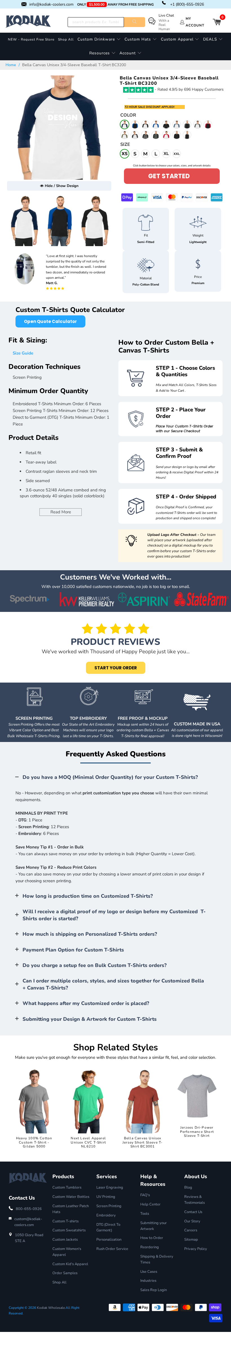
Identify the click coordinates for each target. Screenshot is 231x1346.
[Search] (134, 22)
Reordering (149, 1247)
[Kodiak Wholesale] (28, 22)
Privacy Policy (195, 1248)
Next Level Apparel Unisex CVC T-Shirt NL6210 (88, 1142)
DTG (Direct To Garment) (108, 1227)
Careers (190, 1230)
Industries (148, 1280)
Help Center (150, 1204)
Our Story (192, 1221)
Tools (144, 1213)
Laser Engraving (109, 1187)
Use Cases (148, 1271)
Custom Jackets (65, 1239)
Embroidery (106, 1215)
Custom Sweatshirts (69, 1230)
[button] (99, 39)
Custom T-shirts (65, 1221)
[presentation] (116, 222)
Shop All (59, 1282)
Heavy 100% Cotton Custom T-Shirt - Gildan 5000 (34, 1142)
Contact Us (193, 1211)
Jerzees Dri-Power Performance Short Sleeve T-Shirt (197, 1132)
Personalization (108, 1239)
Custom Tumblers (66, 1187)
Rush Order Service (112, 1248)
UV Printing (105, 1196)
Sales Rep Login (153, 1289)
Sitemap (191, 1239)
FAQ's (145, 1195)
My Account (195, 22)
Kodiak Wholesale (51, 1307)
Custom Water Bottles (70, 1196)
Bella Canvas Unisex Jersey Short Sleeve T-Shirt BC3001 (143, 1142)
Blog (188, 1187)
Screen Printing (108, 1206)
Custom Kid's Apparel (70, 1264)
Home (11, 65)
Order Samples (64, 1273)
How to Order (151, 1237)
